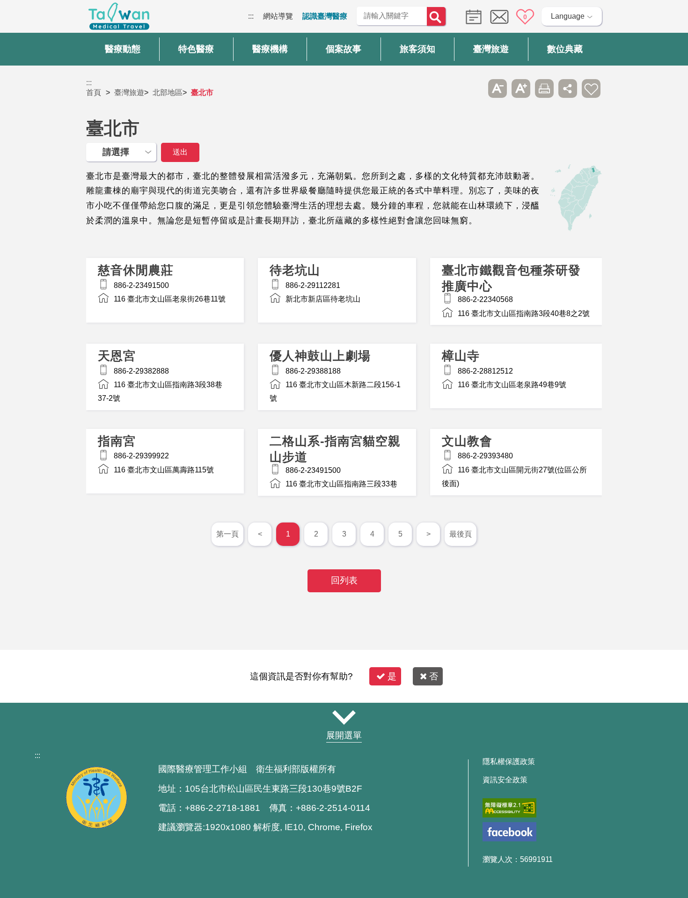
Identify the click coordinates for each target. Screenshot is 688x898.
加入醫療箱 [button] (591, 88)
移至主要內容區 (26, 16)
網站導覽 (278, 16)
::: (251, 16)
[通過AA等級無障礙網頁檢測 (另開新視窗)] (509, 808)
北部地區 (168, 92)
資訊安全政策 (505, 780)
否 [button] (433, 676)
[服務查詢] (471, 16)
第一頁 (227, 534)
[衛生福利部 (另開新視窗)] (96, 826)
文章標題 (165, 290)
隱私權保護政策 (509, 761)
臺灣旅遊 (129, 92)
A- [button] (497, 88)
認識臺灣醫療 (324, 16)
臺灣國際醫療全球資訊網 (118, 18)
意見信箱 (499, 16)
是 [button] (392, 676)
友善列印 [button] (544, 88)
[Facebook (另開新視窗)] (509, 832)
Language (568, 16)
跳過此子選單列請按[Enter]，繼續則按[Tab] (474, 88)
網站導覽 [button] (344, 717)
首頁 (93, 92)
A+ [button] (521, 88)
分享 (567, 88)
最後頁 (460, 534)
